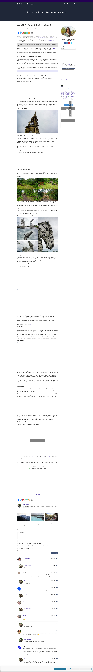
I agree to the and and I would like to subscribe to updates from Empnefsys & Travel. (35, 339)
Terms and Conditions (40, 338)
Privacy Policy (33, 338)
